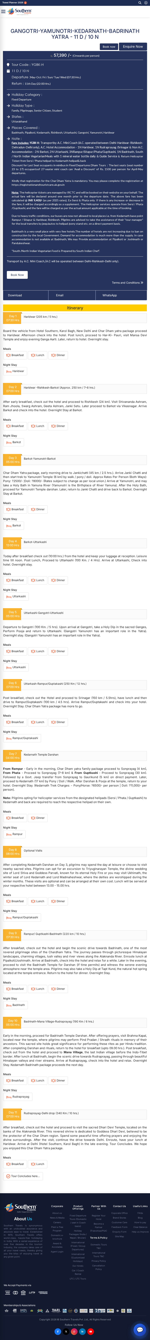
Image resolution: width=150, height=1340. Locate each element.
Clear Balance (140, 1227)
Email (59, 295)
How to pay (140, 1222)
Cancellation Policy (98, 1267)
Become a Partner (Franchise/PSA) (98, 1227)
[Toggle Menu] (3, 11)
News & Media (57, 1217)
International (78, 1246)
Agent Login (57, 1251)
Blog (140, 1217)
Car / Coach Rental (78, 1272)
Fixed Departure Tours (78, 1220)
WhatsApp (110, 295)
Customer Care (119, 1222)
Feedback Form (120, 1227)
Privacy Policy (99, 1261)
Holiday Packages (78, 1234)
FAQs (140, 1213)
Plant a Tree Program (57, 1229)
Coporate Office (119, 1213)
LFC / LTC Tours (78, 1278)
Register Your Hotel (98, 1217)
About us (57, 1213)
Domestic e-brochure (57, 1237)
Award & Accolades (57, 1245)
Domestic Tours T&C (99, 1246)
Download (15, 295)
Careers (57, 1222)
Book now (109, 46)
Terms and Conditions (126, 282)
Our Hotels (77, 1265)
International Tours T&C (98, 1254)
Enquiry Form (119, 1231)
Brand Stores (119, 1217)
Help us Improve (140, 1231)
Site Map (119, 1236)
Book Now (17, 274)
